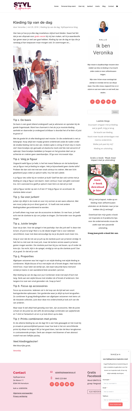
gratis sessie (40, 36)
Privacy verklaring (20, 396)
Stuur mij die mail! (115, 404)
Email (104, 388)
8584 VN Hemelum (21, 383)
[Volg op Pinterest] (103, 101)
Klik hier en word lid (98, 392)
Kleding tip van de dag (50, 27)
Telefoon (105, 396)
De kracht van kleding (103, 132)
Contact (111, 6)
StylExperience (19, 377)
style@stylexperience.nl (65, 372)
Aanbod (90, 6)
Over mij (81, 6)
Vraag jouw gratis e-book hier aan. (103, 233)
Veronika (21, 27)
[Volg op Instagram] (97, 101)
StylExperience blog (69, 27)
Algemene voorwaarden (22, 393)
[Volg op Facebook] (92, 101)
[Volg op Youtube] (108, 101)
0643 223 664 (61, 378)
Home (56, 6)
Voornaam (106, 380)
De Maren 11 (18, 380)
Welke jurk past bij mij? (103, 144)
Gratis (97, 6)
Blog (103, 6)
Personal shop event (68, 6)
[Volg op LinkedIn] (114, 101)
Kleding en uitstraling (103, 148)
